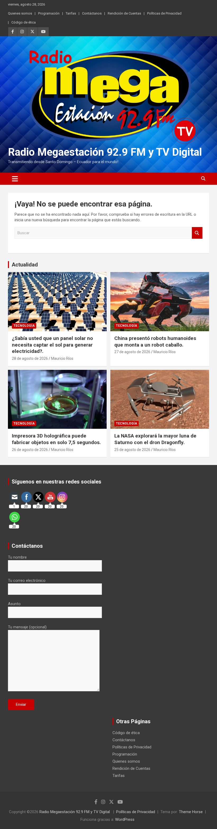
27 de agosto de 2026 (132, 352)
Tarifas (71, 13)
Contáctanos (92, 13)
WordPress (124, 819)
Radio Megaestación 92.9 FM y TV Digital (105, 152)
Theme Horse (191, 811)
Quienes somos (20, 13)
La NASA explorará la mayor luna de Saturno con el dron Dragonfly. (155, 439)
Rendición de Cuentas (124, 13)
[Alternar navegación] (15, 179)
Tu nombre (17, 557)
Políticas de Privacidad (164, 13)
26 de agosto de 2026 (30, 450)
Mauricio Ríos (62, 358)
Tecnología (24, 326)
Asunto (14, 603)
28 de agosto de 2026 (30, 358)
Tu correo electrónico (27, 580)
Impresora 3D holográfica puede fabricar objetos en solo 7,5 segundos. (56, 439)
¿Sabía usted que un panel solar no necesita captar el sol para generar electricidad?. (52, 344)
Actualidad (25, 264)
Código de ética (23, 22)
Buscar (197, 233)
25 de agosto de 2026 (132, 450)
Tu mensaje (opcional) (27, 627)
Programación (49, 13)
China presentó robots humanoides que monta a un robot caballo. (155, 341)
